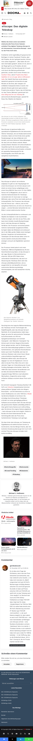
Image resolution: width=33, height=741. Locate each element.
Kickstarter (24, 471)
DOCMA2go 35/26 (6, 700)
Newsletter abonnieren (7, 711)
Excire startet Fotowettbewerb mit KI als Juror (8, 549)
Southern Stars (6, 75)
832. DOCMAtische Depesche (9, 697)
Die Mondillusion (22, 547)
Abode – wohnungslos (8, 521)
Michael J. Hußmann (8, 33)
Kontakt (3, 715)
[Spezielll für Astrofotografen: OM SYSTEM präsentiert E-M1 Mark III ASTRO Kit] (24, 521)
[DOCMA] (14, 13)
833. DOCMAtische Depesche (9, 694)
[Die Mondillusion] (24, 542)
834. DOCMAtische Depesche (9, 692)
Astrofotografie (10, 467)
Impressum (4, 722)
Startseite (6, 19)
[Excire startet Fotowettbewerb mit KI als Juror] (8, 542)
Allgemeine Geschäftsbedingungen (11, 718)
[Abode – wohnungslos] (8, 517)
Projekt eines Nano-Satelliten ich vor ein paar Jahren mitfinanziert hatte (15, 77)
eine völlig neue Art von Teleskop (11, 94)
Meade (29, 394)
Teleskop (17, 474)
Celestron (11, 387)
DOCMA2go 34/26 (6, 703)
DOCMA (28, 729)
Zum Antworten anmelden (17, 645)
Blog (11, 19)
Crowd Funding (10, 471)
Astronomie (24, 467)
